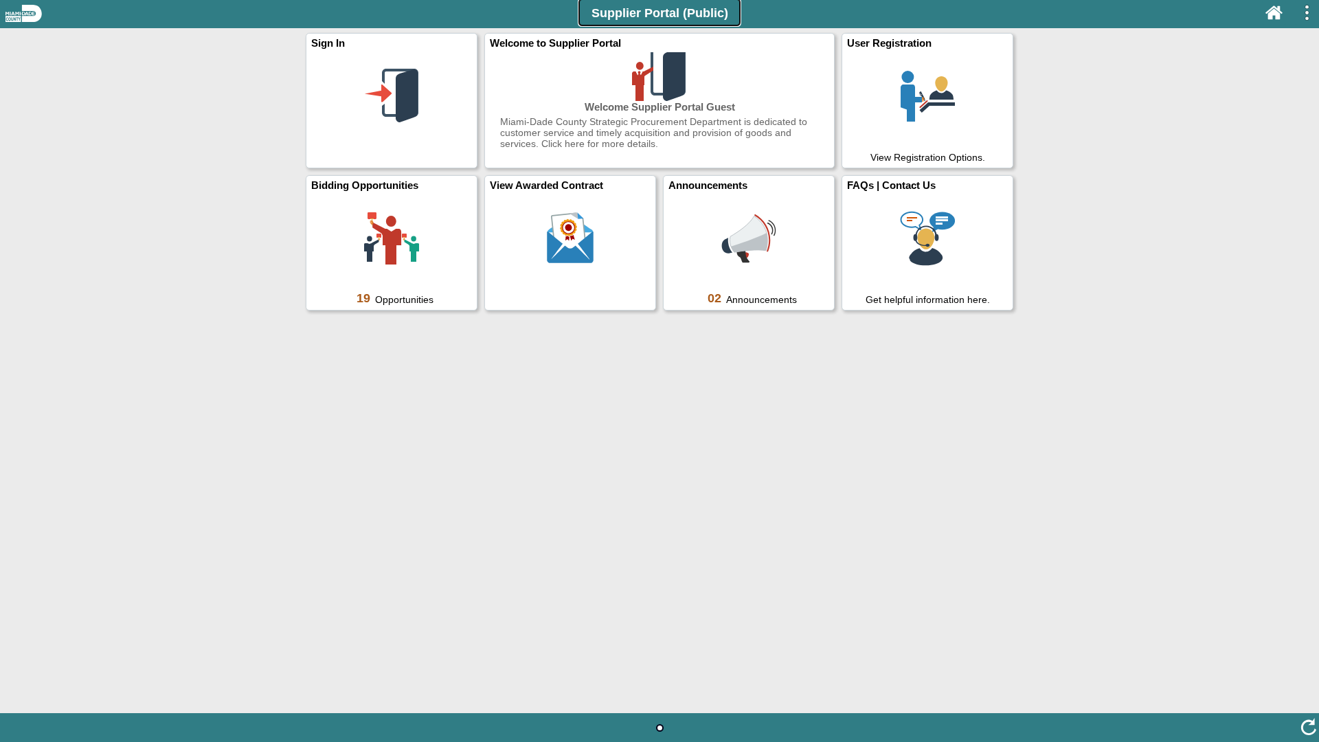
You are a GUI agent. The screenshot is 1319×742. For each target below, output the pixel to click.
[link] (391, 100)
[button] (659, 12)
